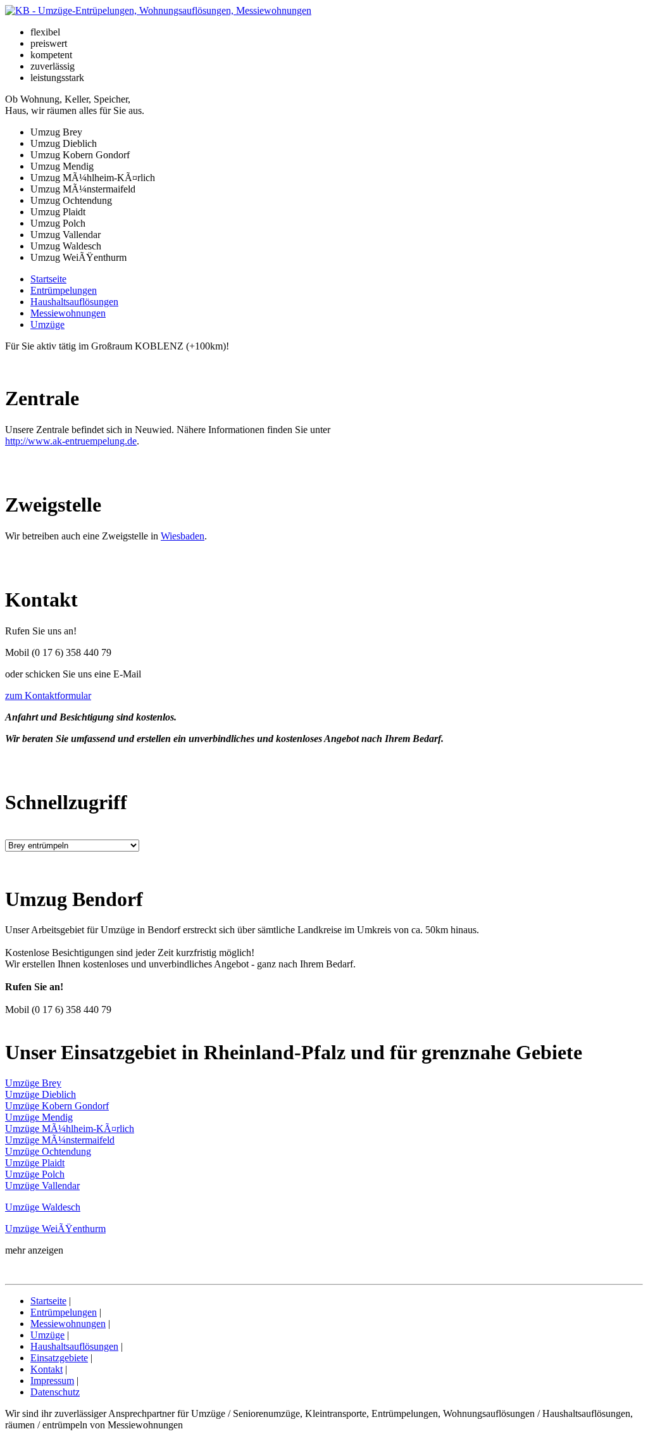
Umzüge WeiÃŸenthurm (55, 1228)
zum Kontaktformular (48, 695)
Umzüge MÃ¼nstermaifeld (60, 1140)
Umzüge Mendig (39, 1117)
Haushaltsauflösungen (74, 301)
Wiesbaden (182, 536)
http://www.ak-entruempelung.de (71, 441)
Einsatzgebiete (59, 1357)
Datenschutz (55, 1392)
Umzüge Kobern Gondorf (57, 1105)
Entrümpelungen (63, 290)
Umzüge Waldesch (42, 1207)
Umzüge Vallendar (42, 1185)
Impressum (52, 1380)
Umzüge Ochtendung (48, 1151)
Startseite (48, 279)
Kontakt (46, 1369)
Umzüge (47, 324)
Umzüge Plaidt (35, 1162)
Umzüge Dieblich (40, 1094)
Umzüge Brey (33, 1083)
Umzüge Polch (35, 1174)
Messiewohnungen (68, 313)
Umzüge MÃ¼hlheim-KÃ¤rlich (69, 1128)
